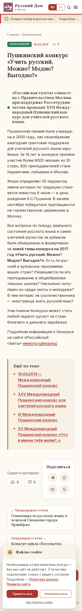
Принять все (22, 594)
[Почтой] (52, 489)
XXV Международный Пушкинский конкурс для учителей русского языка (42, 400)
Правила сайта (19, 584)
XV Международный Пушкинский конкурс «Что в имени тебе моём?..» (43, 434)
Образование (31, 34)
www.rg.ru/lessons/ (40, 343)
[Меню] (75, 7)
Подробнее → (69, 19)
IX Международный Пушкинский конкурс (38, 417)
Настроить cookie (39, 602)
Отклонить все (55, 594)
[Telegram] (52, 477)
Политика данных (43, 579)
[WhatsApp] (64, 477)
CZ (61, 7)
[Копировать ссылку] (64, 489)
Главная (13, 34)
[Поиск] (69, 7)
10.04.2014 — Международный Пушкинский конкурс (38, 380)
